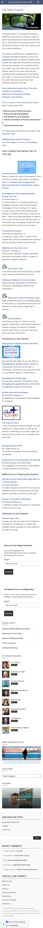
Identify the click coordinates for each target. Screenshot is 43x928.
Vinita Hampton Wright (20, 728)
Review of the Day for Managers (15, 392)
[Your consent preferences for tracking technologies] (4, 924)
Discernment (21, 794)
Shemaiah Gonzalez (18, 709)
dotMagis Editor (21, 799)
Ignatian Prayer (12, 7)
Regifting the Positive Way (12, 634)
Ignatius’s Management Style (12, 638)
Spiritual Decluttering (9, 648)
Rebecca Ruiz (16, 700)
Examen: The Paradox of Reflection (16, 499)
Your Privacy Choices (16, 922)
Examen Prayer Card (10, 518)
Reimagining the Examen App (14, 378)
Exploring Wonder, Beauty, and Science (16, 629)
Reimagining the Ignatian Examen (15, 364)
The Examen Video (15, 269)
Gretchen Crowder (18, 672)
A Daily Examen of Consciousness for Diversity (21, 460)
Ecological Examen (9, 446)
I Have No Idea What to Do (22, 797)
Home (4, 7)
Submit (8, 571)
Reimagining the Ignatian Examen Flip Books (20, 343)
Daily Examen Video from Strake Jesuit (24, 298)
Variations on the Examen (12, 91)
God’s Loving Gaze (9, 643)
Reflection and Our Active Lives (15, 248)
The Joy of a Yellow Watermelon (26, 869)
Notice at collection (10, 925)
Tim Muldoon (16, 718)
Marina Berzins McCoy (19, 690)
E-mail (6, 560)
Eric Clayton (15, 662)
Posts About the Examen (16, 139)
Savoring (19, 851)
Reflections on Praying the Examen (16, 94)
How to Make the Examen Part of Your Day (19, 88)
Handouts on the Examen (12, 97)
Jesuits (19, 74)
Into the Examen (14, 319)
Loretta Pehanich (17, 681)
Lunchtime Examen (10, 174)
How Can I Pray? (8, 134)
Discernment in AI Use (22, 855)
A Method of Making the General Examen (19, 280)
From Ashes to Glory (10, 423)
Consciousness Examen (12, 231)
